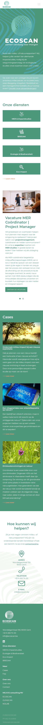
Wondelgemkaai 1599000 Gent (21, 563)
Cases (5, 670)
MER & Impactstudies (12, 650)
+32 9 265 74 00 (21, 578)
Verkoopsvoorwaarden (11, 722)
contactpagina (31, 544)
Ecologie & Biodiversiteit (13, 653)
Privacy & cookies (9, 719)
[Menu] (39, 4)
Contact (6, 687)
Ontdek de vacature (16, 290)
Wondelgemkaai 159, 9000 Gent (17, 630)
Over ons (6, 683)
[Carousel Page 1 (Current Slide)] (20, 298)
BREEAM (7, 661)
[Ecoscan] (7, 4)
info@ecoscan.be (21, 592)
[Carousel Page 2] (23, 298)
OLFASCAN (7, 700)
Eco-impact (8, 657)
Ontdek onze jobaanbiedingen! (22, 88)
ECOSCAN (7, 697)
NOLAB (6, 704)
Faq (4, 674)
